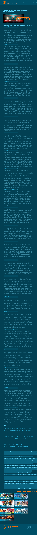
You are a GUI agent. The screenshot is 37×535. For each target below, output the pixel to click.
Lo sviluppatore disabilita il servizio (28, 525)
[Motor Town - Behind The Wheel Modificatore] (21, 510)
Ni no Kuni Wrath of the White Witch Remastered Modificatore (6, 498)
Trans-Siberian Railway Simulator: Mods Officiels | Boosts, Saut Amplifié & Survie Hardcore (18, 430)
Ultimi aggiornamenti (27, 2)
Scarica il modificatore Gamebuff (23, 18)
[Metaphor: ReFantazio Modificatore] (7, 503)
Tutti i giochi (14, 526)
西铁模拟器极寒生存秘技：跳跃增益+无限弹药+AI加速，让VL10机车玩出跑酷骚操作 (17, 428)
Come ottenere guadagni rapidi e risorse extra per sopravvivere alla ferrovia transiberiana (18, 470)
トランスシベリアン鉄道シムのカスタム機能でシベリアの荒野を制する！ (15, 438)
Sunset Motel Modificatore (5, 520)
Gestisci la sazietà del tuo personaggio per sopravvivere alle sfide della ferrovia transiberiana (18, 463)
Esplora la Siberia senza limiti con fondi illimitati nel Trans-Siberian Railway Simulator (17, 472)
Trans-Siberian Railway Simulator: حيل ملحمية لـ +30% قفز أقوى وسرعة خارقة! (16, 446)
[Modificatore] (7, 510)
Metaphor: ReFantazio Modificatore (6, 505)
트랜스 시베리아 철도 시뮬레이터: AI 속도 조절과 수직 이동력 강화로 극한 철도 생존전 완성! (18, 436)
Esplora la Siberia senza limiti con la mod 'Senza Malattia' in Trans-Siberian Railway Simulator (18, 456)
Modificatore (17, 498)
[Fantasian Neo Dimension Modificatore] (21, 503)
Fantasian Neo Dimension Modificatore (21, 505)
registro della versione (17, 525)
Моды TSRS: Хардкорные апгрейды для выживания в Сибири (14, 444)
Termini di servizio (24, 525)
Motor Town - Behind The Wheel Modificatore (20, 513)
